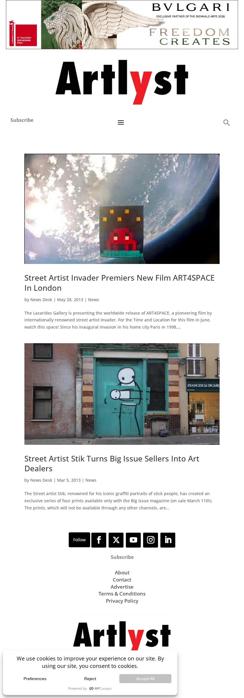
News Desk (41, 299)
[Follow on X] (116, 540)
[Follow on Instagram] (150, 540)
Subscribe (21, 120)
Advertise (122, 586)
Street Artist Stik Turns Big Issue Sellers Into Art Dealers (111, 463)
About (122, 572)
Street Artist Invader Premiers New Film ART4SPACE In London (119, 282)
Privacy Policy (122, 600)
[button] (226, 122)
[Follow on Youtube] (133, 540)
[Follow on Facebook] (98, 540)
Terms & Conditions (122, 593)
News (93, 299)
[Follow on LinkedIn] (167, 540)
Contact (122, 579)
